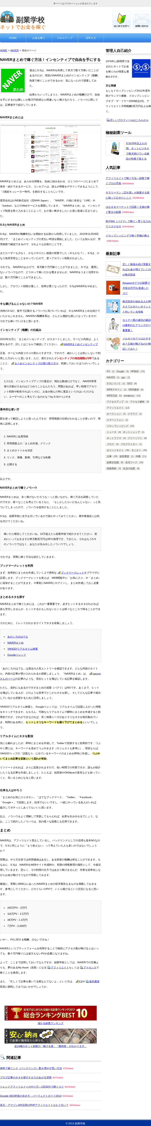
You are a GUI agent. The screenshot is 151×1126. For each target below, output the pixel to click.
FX (80, 981)
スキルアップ (65, 37)
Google (120, 371)
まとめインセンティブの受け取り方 (35, 363)
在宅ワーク (131, 462)
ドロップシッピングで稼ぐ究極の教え (128, 235)
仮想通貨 (94, 981)
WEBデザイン (114, 389)
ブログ (110, 444)
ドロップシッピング (117, 426)
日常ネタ (91, 37)
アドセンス (89, 967)
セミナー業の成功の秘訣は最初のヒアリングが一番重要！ (136, 325)
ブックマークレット (72, 572)
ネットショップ (131, 432)
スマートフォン (115, 420)
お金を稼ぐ (38, 37)
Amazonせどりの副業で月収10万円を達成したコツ (136, 288)
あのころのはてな (17, 636)
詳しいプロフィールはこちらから (129, 120)
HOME (13, 37)
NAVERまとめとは (11, 117)
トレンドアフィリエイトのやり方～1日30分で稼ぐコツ (32, 1086)
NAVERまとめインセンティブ (81, 344)
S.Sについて (113, 383)
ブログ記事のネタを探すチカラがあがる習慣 (26, 1077)
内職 (138, 456)
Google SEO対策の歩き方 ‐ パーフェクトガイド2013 (31, 1095)
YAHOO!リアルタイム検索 (22, 648)
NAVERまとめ (15, 642)
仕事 (109, 456)
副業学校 (30, 20)
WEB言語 (112, 395)
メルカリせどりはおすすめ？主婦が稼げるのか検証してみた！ (136, 343)
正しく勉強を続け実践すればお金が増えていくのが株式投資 (136, 269)
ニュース (111, 432)
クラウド (132, 414)
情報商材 (111, 468)
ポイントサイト (115, 450)
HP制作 (135, 371)
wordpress (129, 395)
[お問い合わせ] (142, 28)
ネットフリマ (114, 438)
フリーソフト (135, 438)
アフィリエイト (60, 967)
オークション (114, 414)
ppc (123, 377)
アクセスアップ (115, 402)
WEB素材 (134, 389)
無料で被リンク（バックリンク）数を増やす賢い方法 (31, 1068)
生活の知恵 (129, 468)
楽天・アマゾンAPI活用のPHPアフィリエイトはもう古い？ (34, 1105)
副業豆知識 (113, 462)
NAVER (14, 50)
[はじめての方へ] (121, 28)
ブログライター (129, 444)
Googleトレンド (16, 654)
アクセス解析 (137, 402)
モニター (136, 450)
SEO (129, 383)
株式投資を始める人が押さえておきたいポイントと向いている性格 (136, 306)
